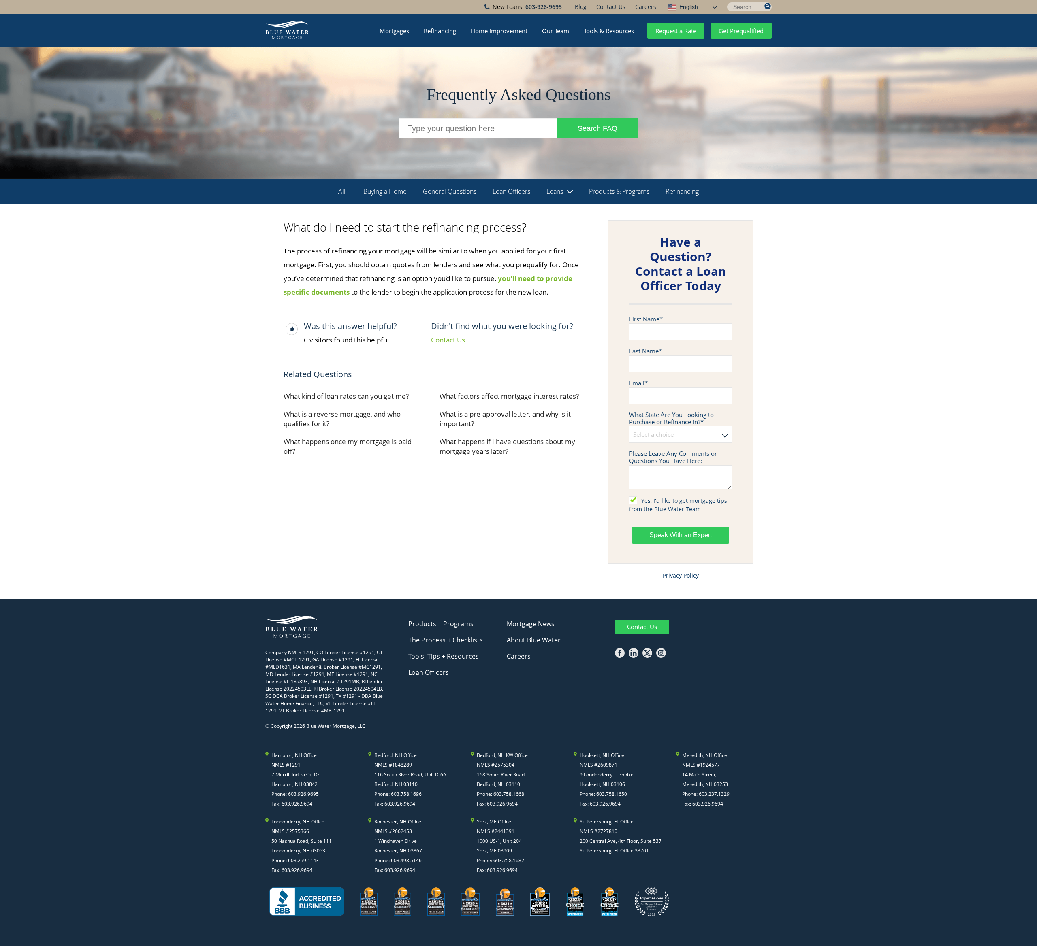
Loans (554, 191)
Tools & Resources (609, 31)
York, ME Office (494, 821)
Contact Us (610, 7)
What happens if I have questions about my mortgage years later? (507, 446)
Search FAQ (597, 128)
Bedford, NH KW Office (502, 755)
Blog (581, 7)
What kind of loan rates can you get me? (346, 396)
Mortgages (394, 31)
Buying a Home (385, 191)
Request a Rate (675, 31)
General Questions (449, 191)
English (688, 7)
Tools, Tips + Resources (443, 656)
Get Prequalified (741, 31)
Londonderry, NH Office (297, 821)
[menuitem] (580, 6)
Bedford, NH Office (395, 755)
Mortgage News (531, 623)
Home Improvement (499, 31)
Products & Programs (619, 191)
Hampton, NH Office (294, 755)
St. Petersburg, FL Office (607, 821)
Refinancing (440, 31)
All (342, 191)
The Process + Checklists (445, 640)
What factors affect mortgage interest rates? (509, 396)
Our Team (555, 31)
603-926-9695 (543, 7)
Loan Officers (511, 191)
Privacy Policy (681, 575)
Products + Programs (441, 623)
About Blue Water (534, 640)
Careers (645, 7)
